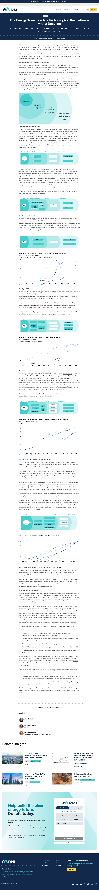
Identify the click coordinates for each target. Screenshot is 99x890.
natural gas (50, 296)
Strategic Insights (55, 707)
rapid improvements (28, 171)
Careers (77, 4)
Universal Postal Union (63, 227)
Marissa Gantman (60, 38)
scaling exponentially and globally (69, 49)
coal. (51, 169)
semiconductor (67, 374)
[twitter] (96, 884)
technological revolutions (70, 67)
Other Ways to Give (20, 837)
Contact (58, 865)
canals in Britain (62, 134)
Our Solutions (67, 9)
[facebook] (84, 884)
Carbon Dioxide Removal (87, 779)
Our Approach (57, 9)
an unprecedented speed (34, 584)
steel (34, 218)
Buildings (83, 763)
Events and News (69, 4)
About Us (61, 4)
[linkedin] (77, 884)
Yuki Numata (38, 38)
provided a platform (25, 380)
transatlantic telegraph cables (28, 227)
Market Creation (36, 761)
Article (45, 16)
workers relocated (62, 140)
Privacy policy (15, 883)
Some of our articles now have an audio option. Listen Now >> (49, 1)
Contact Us (83, 4)
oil (41, 292)
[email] (73, 884)
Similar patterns (66, 473)
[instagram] (88, 884)
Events (58, 860)
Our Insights (76, 9)
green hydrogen (30, 478)
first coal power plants (28, 191)
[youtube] (80, 884)
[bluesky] (92, 884)
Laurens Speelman (48, 38)
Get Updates (90, 4)
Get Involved (85, 9)
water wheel (63, 129)
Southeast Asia (35, 782)
